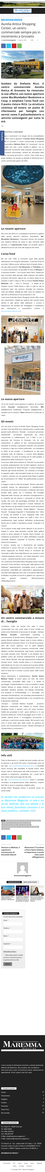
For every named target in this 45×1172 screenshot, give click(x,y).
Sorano (3, 1092)
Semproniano (5, 1096)
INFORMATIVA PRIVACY (9, 1153)
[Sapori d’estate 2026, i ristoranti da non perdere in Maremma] (8, 891)
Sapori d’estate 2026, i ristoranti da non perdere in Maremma (7, 898)
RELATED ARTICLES (14, 882)
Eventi (32, 1163)
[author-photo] (22, 867)
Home (2, 16)
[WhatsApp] (19, 46)
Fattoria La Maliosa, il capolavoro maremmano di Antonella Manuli (10, 851)
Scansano (4, 1106)
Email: (6, 920)
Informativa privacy (9, 951)
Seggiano (4, 1099)
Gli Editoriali (6, 1163)
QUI (33, 810)
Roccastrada (5, 1113)
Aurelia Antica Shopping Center (11, 825)
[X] (8, 46)
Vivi (3, 20)
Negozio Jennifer (35, 820)
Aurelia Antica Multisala (14, 820)
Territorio (29, 1166)
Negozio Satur (6, 822)
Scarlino (4, 1102)
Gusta (26, 1163)
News (14, 1166)
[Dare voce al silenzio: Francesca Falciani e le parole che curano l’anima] (37, 891)
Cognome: (7, 944)
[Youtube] (29, 1057)
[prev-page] (21, 905)
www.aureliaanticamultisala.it (18, 780)
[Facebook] (3, 46)
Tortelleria (5, 829)
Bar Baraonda (34, 827)
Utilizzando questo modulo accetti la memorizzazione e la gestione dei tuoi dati (13, 957)
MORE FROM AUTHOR (30, 882)
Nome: (6, 936)
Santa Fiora (5, 1109)
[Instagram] (20, 1057)
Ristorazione (5, 895)
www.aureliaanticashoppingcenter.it (21, 766)
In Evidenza (18, 20)
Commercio (10, 16)
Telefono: (6, 928)
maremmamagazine (9, 40)
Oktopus (25, 820)
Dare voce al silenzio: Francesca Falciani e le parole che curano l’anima (37, 899)
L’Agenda (39, 1163)
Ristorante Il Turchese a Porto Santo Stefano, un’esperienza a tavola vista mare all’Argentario (34, 852)
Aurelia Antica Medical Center (21, 822)
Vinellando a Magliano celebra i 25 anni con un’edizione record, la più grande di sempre (22, 899)
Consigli (21, 1166)
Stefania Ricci (26, 825)
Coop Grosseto (23, 827)
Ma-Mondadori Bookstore (9, 827)
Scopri (20, 1163)
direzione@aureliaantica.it (10, 311)
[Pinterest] (14, 46)
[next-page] (24, 905)
